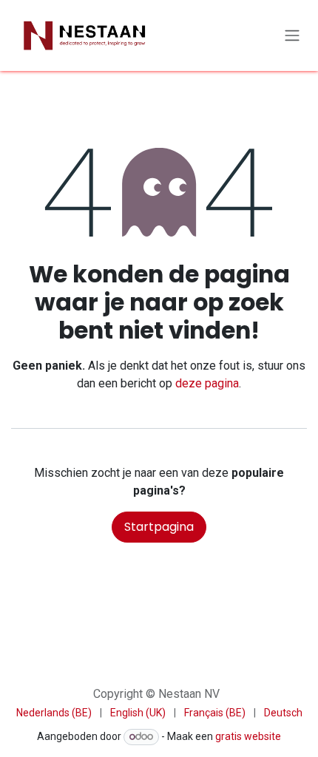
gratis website (248, 736)
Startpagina (159, 526)
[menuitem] (54, 713)
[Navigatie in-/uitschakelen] (292, 36)
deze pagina (207, 383)
